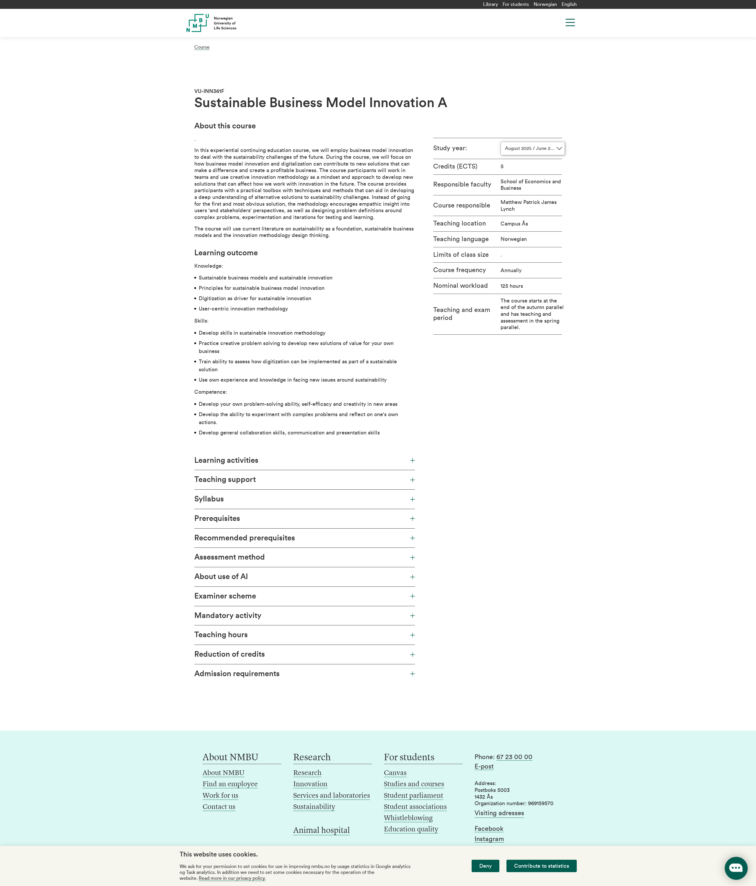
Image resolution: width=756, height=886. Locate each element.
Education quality (411, 829)
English (569, 4)
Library (490, 4)
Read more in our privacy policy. (232, 878)
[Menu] (570, 22)
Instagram (489, 839)
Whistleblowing (408, 818)
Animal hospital (321, 831)
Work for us (220, 796)
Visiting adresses (499, 813)
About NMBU (224, 773)
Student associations (415, 807)
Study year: (450, 148)
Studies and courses (414, 784)
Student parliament (413, 796)
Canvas (395, 773)
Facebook (489, 828)
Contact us (219, 807)
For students (516, 4)
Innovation (310, 784)
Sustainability (314, 807)
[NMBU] (225, 23)
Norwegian (545, 4)
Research (307, 773)
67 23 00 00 (514, 757)
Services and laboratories (331, 796)
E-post (484, 766)
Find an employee (230, 784)
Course (202, 47)
